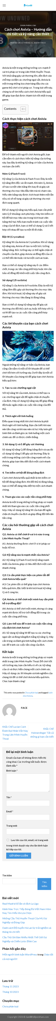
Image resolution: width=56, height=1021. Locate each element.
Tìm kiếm (7, 875)
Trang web (11, 825)
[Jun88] (28, 5)
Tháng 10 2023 (10, 991)
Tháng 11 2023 (10, 986)
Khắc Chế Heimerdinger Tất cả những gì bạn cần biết (42, 732)
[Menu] (4, 5)
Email (9, 811)
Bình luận (11, 770)
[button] (21, 109)
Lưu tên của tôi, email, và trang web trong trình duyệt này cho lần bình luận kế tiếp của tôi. (27, 845)
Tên (9, 797)
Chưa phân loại (28, 25)
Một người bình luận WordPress (19, 954)
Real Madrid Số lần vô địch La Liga (20, 903)
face (43, 43)
